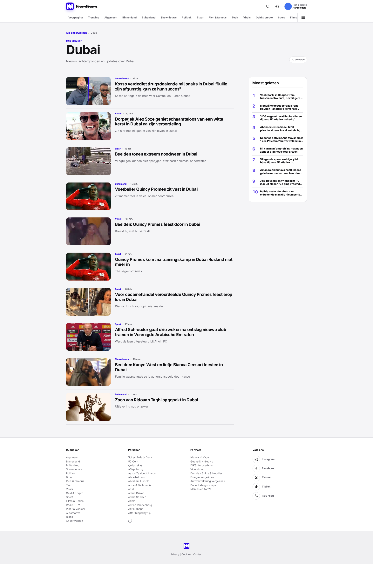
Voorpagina (75, 17)
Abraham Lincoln (138, 481)
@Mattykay (135, 465)
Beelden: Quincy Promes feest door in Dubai (157, 224)
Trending (93, 17)
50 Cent (133, 461)
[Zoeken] (268, 6)
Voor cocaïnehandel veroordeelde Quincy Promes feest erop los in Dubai (173, 297)
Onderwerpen (74, 520)
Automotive (73, 512)
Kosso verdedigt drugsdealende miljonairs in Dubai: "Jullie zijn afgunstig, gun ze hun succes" (171, 86)
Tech (235, 17)
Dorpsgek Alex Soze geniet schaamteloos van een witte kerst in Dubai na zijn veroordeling (169, 121)
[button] (130, 521)
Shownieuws (169, 17)
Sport (281, 17)
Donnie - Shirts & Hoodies (206, 473)
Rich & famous (218, 17)
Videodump (197, 469)
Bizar (200, 17)
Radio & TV (73, 505)
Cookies (186, 554)
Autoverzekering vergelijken (207, 481)
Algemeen (110, 17)
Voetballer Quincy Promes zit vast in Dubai (156, 189)
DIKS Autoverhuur (201, 465)
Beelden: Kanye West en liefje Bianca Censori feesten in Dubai (169, 367)
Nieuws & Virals (200, 457)
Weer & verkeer (75, 508)
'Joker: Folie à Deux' (140, 457)
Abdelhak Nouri (137, 477)
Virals (247, 17)
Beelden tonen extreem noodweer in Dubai (156, 153)
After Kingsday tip (139, 512)
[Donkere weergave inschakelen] (277, 6)
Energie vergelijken (202, 477)
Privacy (175, 554)
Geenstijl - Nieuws (201, 461)
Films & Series (75, 500)
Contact (198, 554)
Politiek (187, 17)
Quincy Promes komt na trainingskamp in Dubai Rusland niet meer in (173, 262)
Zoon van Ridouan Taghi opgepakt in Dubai (156, 399)
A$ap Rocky (135, 469)
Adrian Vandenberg (140, 505)
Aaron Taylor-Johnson (142, 473)
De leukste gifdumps (203, 485)
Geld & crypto (264, 17)
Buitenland (148, 17)
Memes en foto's (200, 489)
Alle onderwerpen (76, 32)
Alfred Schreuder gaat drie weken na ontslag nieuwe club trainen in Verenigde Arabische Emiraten (170, 332)
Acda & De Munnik (139, 485)
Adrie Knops (135, 508)
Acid (131, 489)
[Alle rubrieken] (303, 17)
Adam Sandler (137, 497)
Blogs (69, 516)
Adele (131, 500)
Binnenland (129, 17)
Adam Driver (136, 493)
